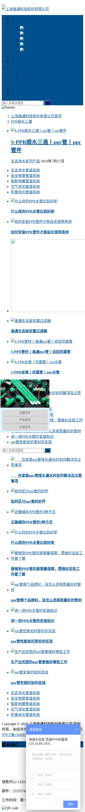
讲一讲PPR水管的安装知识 (32, 437)
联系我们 (18, 94)
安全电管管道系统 (67, 34)
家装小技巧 (29, 78)
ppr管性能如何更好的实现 (31, 442)
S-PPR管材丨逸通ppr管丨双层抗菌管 (40, 352)
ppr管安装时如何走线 (28, 683)
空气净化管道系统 (67, 45)
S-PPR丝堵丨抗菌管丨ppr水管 (35, 372)
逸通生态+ (19, 23)
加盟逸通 (18, 62)
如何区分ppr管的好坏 (28, 501)
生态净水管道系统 (67, 29)
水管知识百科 (31, 73)
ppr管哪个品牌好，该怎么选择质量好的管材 (46, 600)
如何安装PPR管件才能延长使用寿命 (40, 232)
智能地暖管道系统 (67, 40)
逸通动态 (27, 84)
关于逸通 (18, 18)
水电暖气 (18, 89)
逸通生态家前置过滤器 (29, 331)
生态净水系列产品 (25, 161)
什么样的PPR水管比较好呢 (32, 211)
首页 (36, 116)
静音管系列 (20, 56)
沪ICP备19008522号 (17, 735)
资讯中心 (18, 67)
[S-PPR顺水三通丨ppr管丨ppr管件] (38, 131)
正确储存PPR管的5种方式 (32, 522)
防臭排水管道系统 (67, 51)
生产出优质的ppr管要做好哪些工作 (39, 662)
